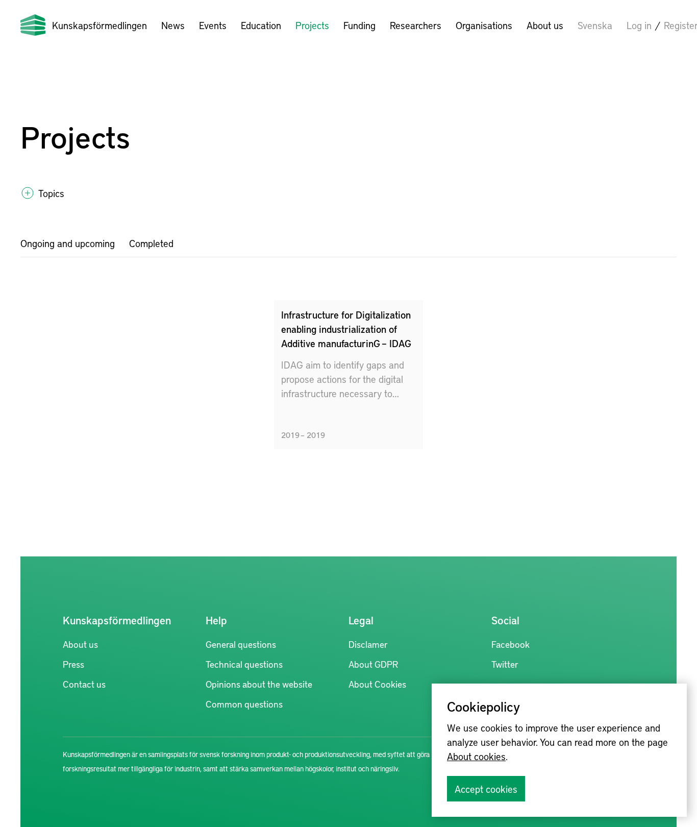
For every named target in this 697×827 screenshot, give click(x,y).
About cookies (476, 756)
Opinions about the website (259, 683)
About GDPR (373, 664)
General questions (241, 644)
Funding (359, 25)
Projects (312, 25)
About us (545, 25)
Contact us (84, 683)
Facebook (510, 644)
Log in (639, 25)
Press (73, 664)
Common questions (244, 703)
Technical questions (244, 664)
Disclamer (368, 644)
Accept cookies (486, 788)
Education (261, 25)
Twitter (504, 664)
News (173, 25)
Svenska (595, 25)
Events (213, 25)
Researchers (415, 25)
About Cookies (377, 683)
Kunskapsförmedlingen (99, 25)
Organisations (484, 25)
